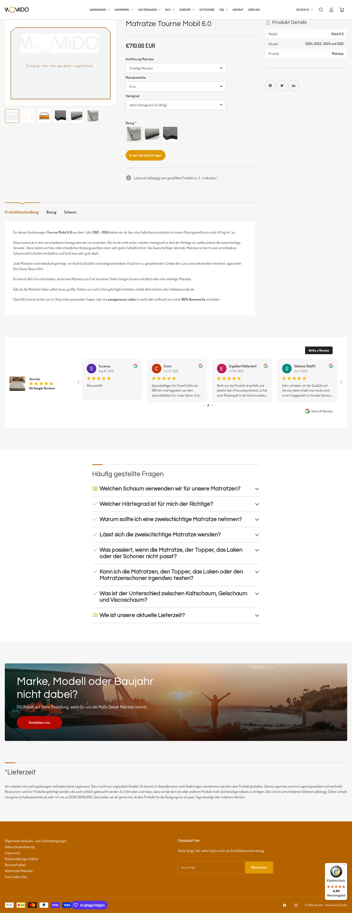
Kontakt (238, 9)
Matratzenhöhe (136, 77)
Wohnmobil (122, 9)
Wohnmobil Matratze (19, 870)
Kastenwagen (147, 9)
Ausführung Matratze (140, 59)
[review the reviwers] (135, 366)
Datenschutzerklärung (19, 847)
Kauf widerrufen (16, 876)
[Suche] (321, 10)
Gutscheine (207, 9)
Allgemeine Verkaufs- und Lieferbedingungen (36, 841)
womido (318, 905)
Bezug (51, 212)
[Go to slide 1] (204, 405)
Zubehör (185, 9)
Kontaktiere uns (39, 722)
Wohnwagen (98, 9)
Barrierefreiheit (15, 865)
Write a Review (318, 350)
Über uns (254, 9)
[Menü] (344, 866)
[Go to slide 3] (212, 405)
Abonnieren (259, 867)
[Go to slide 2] (208, 405)
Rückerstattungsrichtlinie (21, 859)
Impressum (12, 853)
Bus (167, 9)
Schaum (70, 212)
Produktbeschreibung (22, 212)
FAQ (221, 9)
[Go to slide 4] (215, 405)
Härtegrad (132, 96)
